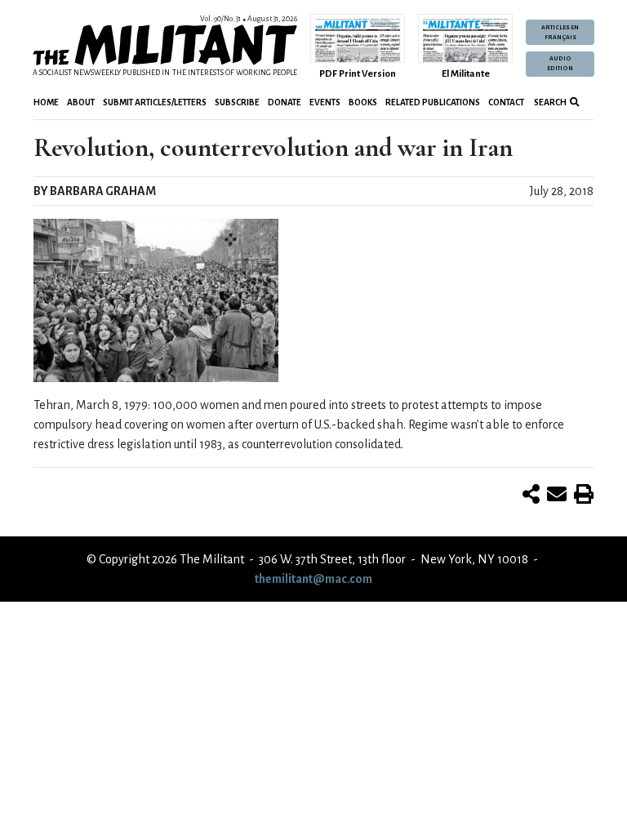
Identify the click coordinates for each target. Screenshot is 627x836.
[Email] (557, 495)
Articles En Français (560, 32)
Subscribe (237, 102)
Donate (284, 102)
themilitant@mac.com (313, 578)
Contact (506, 102)
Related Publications (432, 102)
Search (549, 102)
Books (363, 102)
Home (46, 102)
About (81, 102)
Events (324, 102)
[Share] (531, 495)
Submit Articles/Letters (155, 102)
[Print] (584, 495)
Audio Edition (560, 64)
